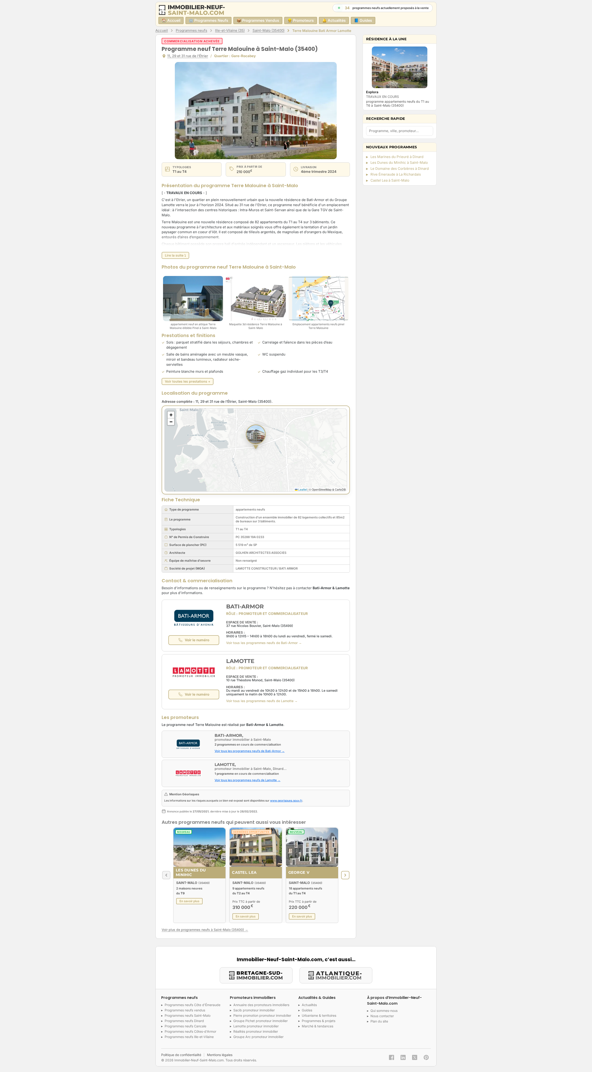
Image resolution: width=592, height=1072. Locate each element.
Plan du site (379, 1021)
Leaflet (302, 489)
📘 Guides (363, 20)
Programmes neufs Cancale (185, 1026)
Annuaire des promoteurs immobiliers (261, 1005)
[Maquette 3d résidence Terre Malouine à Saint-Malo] (256, 298)
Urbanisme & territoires (319, 1015)
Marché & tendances (317, 1026)
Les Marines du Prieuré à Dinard (396, 157)
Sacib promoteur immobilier (254, 1010)
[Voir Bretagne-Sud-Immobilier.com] (256, 975)
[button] (256, 437)
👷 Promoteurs (300, 20)
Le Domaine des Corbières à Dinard (399, 168)
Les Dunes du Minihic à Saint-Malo (399, 162)
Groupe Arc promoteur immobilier (258, 1036)
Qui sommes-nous (384, 1010)
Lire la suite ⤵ (175, 255)
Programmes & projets (318, 1020)
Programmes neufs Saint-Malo (187, 1015)
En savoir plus (189, 901)
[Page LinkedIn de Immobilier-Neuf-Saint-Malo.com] (403, 1057)
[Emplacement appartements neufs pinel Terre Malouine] (318, 298)
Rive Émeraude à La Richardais (395, 174)
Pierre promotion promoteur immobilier (262, 1015)
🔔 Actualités (334, 20)
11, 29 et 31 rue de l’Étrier (187, 56)
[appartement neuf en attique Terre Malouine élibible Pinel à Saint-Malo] (193, 298)
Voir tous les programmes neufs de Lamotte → (262, 701)
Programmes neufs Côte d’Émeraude (192, 1005)
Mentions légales (219, 1055)
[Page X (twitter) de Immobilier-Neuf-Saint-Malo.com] (414, 1057)
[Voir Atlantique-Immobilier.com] (335, 975)
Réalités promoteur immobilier (255, 1031)
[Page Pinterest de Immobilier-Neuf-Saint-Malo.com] (426, 1057)
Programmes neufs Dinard (184, 1020)
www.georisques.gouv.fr (286, 800)
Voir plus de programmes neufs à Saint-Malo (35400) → (205, 930)
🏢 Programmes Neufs (208, 20)
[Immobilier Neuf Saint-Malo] (191, 9)
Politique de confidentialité (181, 1055)
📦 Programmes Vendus (258, 20)
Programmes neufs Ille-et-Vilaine (189, 1036)
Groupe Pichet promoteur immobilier (260, 1020)
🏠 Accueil (171, 20)
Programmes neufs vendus (185, 1010)
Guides (307, 1010)
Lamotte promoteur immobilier (256, 1026)
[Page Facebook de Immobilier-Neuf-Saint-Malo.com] (391, 1057)
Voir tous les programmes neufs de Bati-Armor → (264, 643)
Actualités (309, 1005)
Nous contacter (382, 1016)
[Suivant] (345, 875)
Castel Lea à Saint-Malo (389, 180)
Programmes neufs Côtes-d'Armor (190, 1031)
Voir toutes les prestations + (187, 381)
